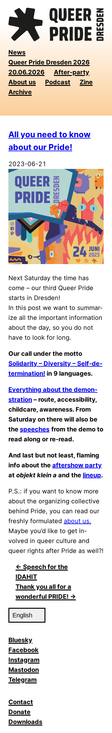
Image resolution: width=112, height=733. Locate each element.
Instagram (24, 660)
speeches (34, 429)
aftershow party (77, 465)
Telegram (22, 679)
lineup (92, 475)
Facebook (23, 650)
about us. (77, 521)
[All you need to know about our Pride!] (56, 262)
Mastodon (23, 669)
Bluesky (20, 640)
